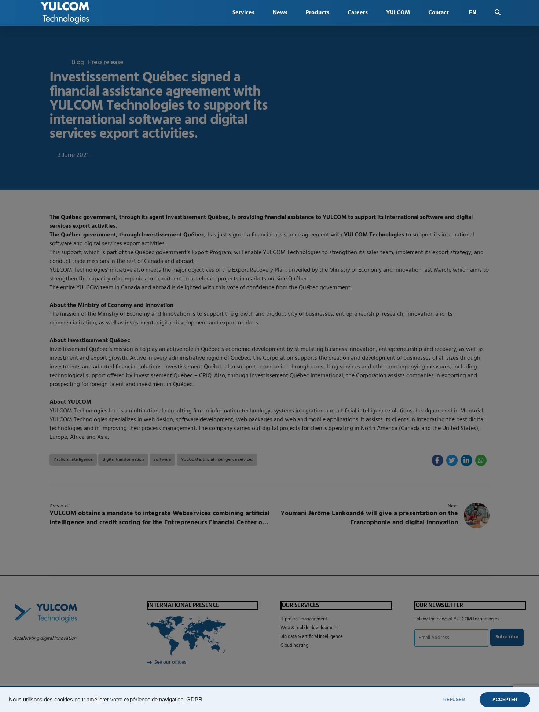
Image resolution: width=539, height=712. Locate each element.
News (280, 13)
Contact (438, 13)
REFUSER (454, 699)
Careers (358, 13)
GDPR (194, 699)
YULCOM (398, 13)
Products (317, 13)
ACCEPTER (504, 699)
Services (243, 13)
